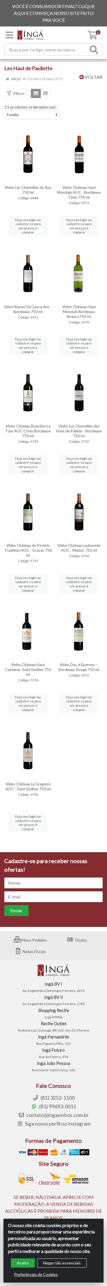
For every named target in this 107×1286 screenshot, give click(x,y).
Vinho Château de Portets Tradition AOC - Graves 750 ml (28, 550)
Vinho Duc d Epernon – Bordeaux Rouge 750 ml (78, 667)
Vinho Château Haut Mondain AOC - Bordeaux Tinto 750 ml (79, 192)
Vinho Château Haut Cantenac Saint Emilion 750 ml (28, 669)
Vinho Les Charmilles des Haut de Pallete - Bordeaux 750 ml (79, 431)
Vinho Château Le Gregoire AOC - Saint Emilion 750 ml (28, 786)
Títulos (80, 940)
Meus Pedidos (34, 940)
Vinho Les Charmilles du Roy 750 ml (28, 190)
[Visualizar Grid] (36, 93)
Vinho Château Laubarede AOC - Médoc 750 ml (78, 548)
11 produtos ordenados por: (30, 107)
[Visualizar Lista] (46, 93)
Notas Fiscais (34, 951)
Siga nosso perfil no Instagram (57, 1124)
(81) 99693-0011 (57, 1106)
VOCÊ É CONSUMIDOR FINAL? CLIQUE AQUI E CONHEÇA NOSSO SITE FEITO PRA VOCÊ (53, 13)
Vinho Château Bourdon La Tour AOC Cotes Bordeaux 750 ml (28, 431)
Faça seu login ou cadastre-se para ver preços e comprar (28, 226)
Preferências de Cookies (36, 1274)
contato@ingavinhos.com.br (57, 1115)
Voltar (93, 77)
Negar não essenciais (62, 1262)
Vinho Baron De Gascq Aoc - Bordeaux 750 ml (28, 309)
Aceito (23, 1262)
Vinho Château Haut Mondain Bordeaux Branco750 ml (79, 311)
